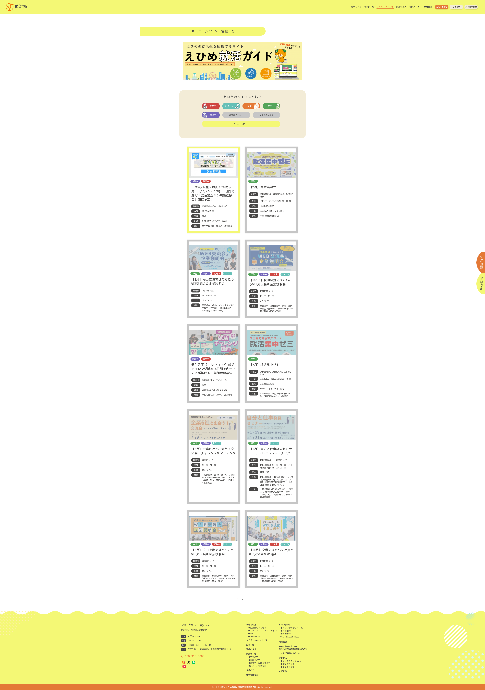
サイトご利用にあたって (290, 653)
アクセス (283, 658)
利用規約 (283, 642)
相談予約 (287, 634)
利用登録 (287, 631)
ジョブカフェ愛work (292, 661)
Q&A (251, 634)
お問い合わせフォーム (293, 628)
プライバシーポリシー (289, 637)
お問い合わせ (285, 625)
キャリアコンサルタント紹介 (263, 631)
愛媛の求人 (401, 7)
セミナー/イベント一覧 (257, 640)
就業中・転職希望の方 (260, 663)
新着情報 (428, 7)
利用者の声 (255, 636)
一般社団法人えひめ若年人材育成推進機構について (293, 647)
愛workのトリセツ (258, 628)
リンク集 (283, 671)
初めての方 (356, 7)
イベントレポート (241, 124)
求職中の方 (255, 660)
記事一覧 (250, 645)
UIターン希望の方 (258, 666)
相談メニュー (415, 7)
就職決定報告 (441, 7)
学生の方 (254, 657)
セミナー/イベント (385, 7)
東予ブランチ (289, 664)
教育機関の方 (471, 7)
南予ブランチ (289, 667)
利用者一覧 (369, 7)
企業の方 (456, 7)
